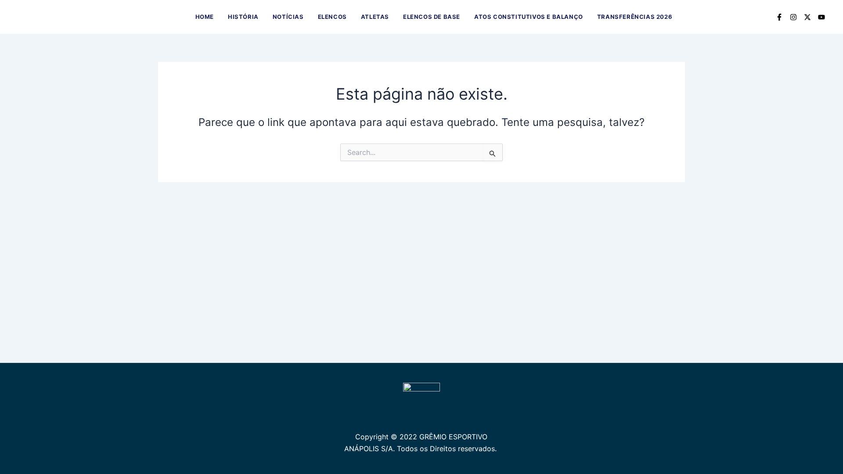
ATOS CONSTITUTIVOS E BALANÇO (528, 16)
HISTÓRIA (243, 16)
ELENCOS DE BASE (431, 16)
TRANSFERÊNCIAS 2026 (634, 16)
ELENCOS (332, 16)
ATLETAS (375, 16)
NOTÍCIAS (288, 16)
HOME (204, 16)
